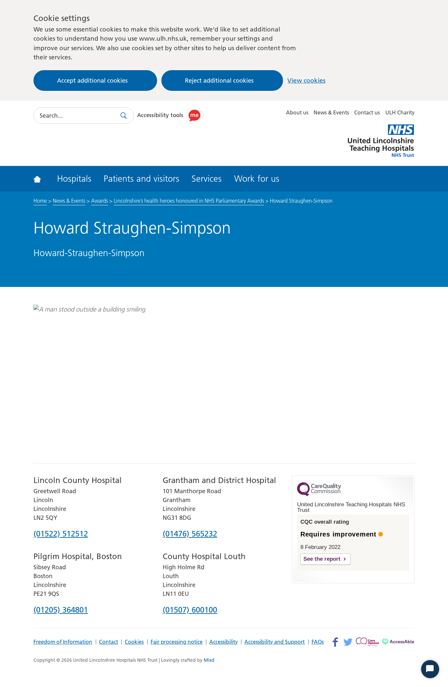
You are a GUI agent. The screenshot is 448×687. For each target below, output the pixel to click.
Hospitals (74, 178)
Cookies (134, 642)
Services (207, 178)
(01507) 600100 (190, 610)
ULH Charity (400, 112)
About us (297, 112)
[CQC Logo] (319, 494)
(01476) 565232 (190, 534)
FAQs (318, 642)
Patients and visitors (141, 178)
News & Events (331, 112)
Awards (99, 200)
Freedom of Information (62, 642)
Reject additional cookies (219, 80)
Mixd (209, 660)
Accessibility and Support (274, 642)
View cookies (306, 80)
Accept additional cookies (92, 80)
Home (40, 200)
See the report (321, 559)
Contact (108, 642)
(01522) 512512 (60, 534)
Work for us (256, 178)
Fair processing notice (177, 642)
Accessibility (223, 642)
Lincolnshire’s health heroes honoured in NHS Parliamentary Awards (189, 200)
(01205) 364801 (60, 610)
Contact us (367, 112)
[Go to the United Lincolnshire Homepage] (41, 179)
